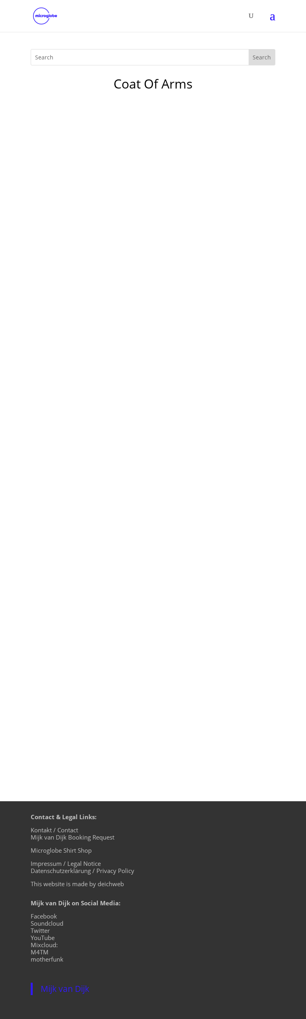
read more (55, 455)
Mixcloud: (44, 945)
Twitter (40, 930)
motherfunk (47, 959)
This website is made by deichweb (77, 884)
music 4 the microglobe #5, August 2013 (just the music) (147, 392)
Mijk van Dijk (65, 988)
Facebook (44, 916)
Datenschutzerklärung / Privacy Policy (82, 871)
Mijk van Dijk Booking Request (72, 837)
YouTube (43, 938)
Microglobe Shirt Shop (61, 850)
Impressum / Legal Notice (66, 863)
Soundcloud (47, 923)
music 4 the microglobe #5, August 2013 (117, 675)
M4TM (40, 952)
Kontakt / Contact (54, 830)
